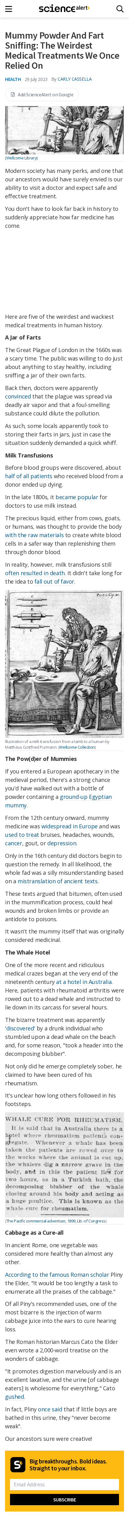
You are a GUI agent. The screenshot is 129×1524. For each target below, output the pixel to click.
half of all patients (28, 476)
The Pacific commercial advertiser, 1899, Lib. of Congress (56, 1221)
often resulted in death (35, 573)
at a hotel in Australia (83, 982)
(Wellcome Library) (21, 158)
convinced (18, 396)
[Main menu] (10, 9)
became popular (76, 497)
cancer (13, 843)
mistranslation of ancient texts (58, 881)
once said (50, 1409)
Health (13, 79)
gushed (14, 1396)
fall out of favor (54, 581)
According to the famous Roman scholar (57, 1274)
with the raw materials (34, 535)
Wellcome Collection (77, 747)
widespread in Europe (69, 826)
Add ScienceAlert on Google (46, 94)
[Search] (120, 9)
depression (61, 843)
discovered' (20, 1028)
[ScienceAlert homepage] (64, 9)
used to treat (22, 834)
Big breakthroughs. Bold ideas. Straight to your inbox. (68, 1465)
